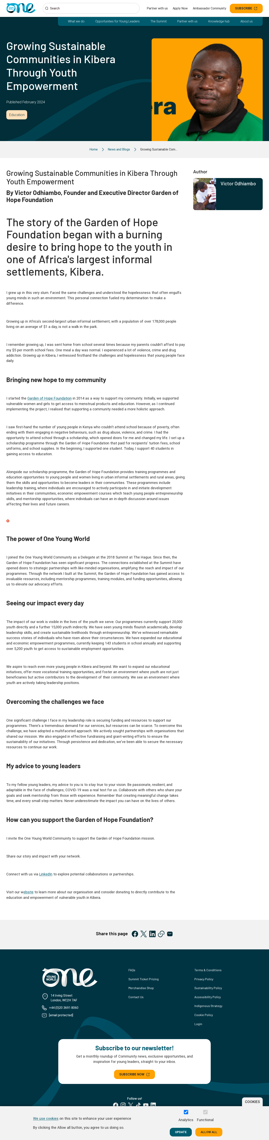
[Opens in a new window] (135, 934)
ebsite (28, 892)
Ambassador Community (209, 8)
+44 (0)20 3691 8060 (63, 1008)
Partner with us (157, 8)
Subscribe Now (131, 1074)
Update (181, 1132)
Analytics (185, 1120)
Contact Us (136, 997)
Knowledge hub (219, 21)
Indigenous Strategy (208, 1006)
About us (246, 21)
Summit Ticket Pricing (143, 979)
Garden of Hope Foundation (49, 398)
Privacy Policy (203, 979)
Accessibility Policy (207, 997)
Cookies (252, 1102)
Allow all (209, 1132)
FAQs (131, 970)
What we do (76, 21)
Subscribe (243, 8)
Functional (205, 1120)
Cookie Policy (203, 1015)
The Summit (158, 21)
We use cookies (45, 1118)
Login (198, 1024)
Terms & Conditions (208, 970)
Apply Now (180, 8)
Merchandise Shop (141, 988)
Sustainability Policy (208, 988)
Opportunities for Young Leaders (117, 21)
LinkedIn (45, 874)
